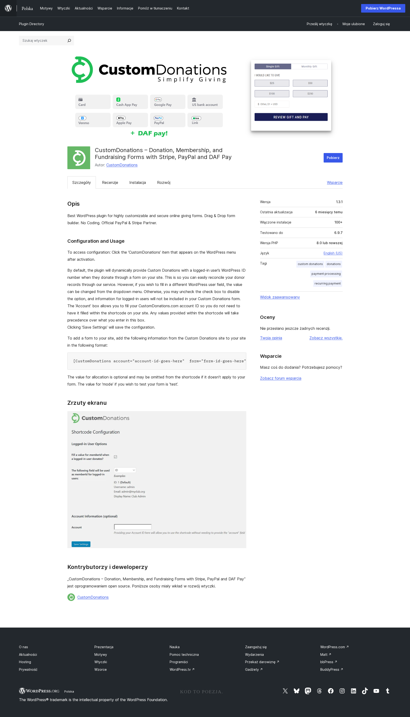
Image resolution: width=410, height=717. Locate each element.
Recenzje (110, 182)
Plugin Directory (31, 24)
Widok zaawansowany (280, 297)
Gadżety (254, 669)
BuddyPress (331, 669)
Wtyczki (100, 662)
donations (334, 264)
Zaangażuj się (256, 647)
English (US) (333, 253)
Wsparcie (335, 182)
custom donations (310, 264)
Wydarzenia (254, 654)
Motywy (100, 654)
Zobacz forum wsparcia (280, 378)
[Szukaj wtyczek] (69, 40)
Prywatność (28, 669)
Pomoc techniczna (184, 654)
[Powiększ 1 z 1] (240, 417)
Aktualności (28, 654)
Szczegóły (81, 182)
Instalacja (137, 182)
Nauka (175, 647)
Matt (325, 654)
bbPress (328, 662)
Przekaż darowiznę (262, 662)
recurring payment (328, 283)
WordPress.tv (182, 669)
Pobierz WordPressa (383, 8)
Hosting (25, 662)
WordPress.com (334, 647)
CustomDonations (122, 165)
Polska (69, 691)
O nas (23, 647)
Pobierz (333, 158)
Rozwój (163, 182)
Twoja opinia (271, 337)
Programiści (179, 662)
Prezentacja (103, 647)
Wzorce (100, 669)
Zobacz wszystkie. (326, 337)
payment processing (326, 273)
